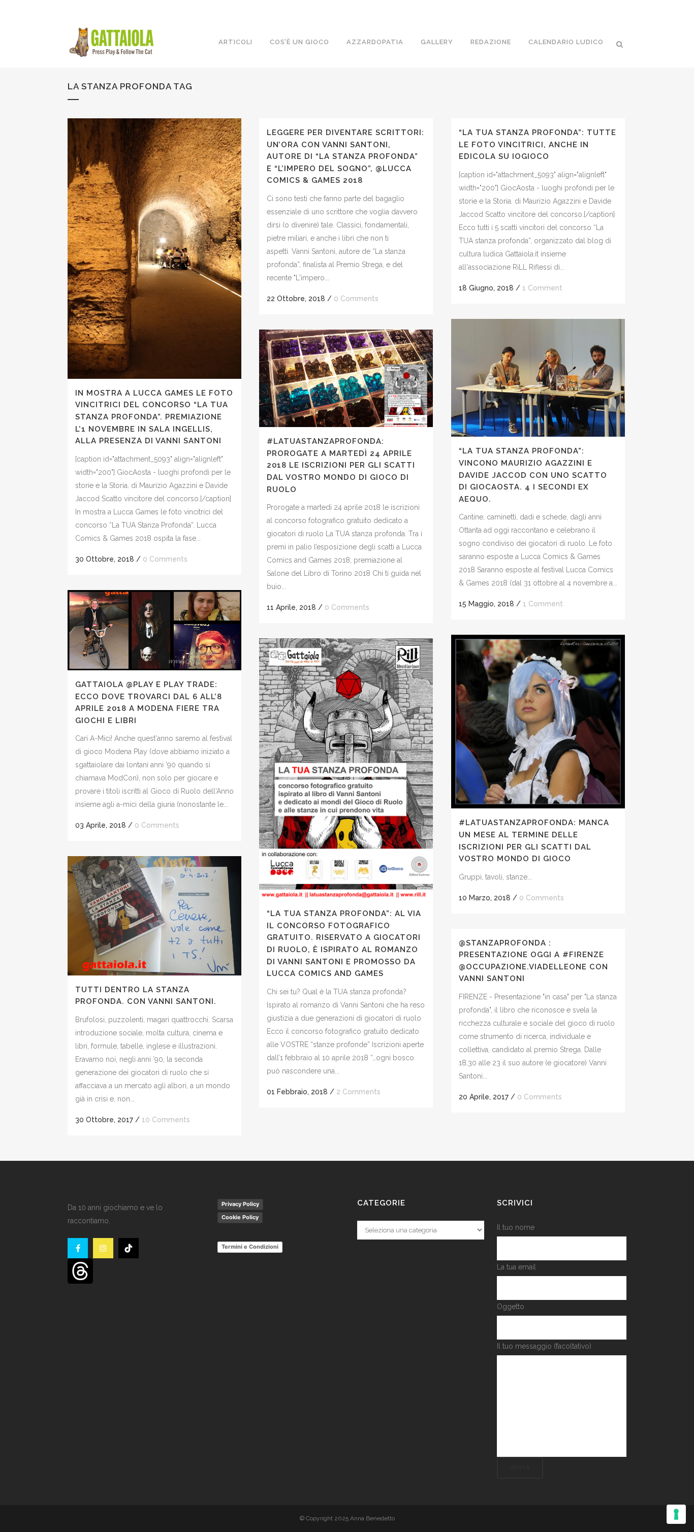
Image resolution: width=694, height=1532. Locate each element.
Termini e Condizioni (250, 1246)
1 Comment (542, 288)
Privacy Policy (240, 1204)
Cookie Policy (240, 1217)
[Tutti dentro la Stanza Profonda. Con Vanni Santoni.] (154, 915)
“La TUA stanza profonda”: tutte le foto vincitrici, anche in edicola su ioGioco (537, 144)
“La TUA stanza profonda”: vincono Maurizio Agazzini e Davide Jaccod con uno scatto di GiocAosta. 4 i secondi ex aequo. (533, 474)
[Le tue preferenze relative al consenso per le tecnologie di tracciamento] (676, 1514)
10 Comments (166, 1120)
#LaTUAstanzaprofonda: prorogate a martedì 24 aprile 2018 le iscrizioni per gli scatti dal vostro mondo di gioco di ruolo (341, 465)
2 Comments (358, 1092)
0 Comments (165, 559)
